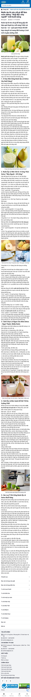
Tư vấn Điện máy (5, 601)
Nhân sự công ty (4, 660)
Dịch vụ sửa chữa (5, 673)
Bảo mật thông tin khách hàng (8, 675)
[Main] (3, 2)
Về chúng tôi (4, 656)
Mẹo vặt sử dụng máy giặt (8, 581)
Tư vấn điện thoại (5, 614)
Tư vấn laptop (4, 618)
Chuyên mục (4, 577)
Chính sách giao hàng (6, 665)
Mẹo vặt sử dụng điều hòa (8, 585)
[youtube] (6, 680)
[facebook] (2, 680)
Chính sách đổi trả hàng (6, 669)
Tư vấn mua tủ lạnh (6, 589)
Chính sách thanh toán (6, 667)
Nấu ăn (3, 626)
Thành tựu (3, 658)
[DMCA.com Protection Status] (24, 686)
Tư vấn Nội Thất (5, 605)
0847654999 (11, 638)
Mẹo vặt (3, 622)
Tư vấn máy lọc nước (6, 597)
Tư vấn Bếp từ (4, 609)
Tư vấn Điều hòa (5, 593)
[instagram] (10, 680)
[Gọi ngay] (28, 686)
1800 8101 (5, 638)
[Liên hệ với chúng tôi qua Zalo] (28, 689)
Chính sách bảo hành (6, 671)
